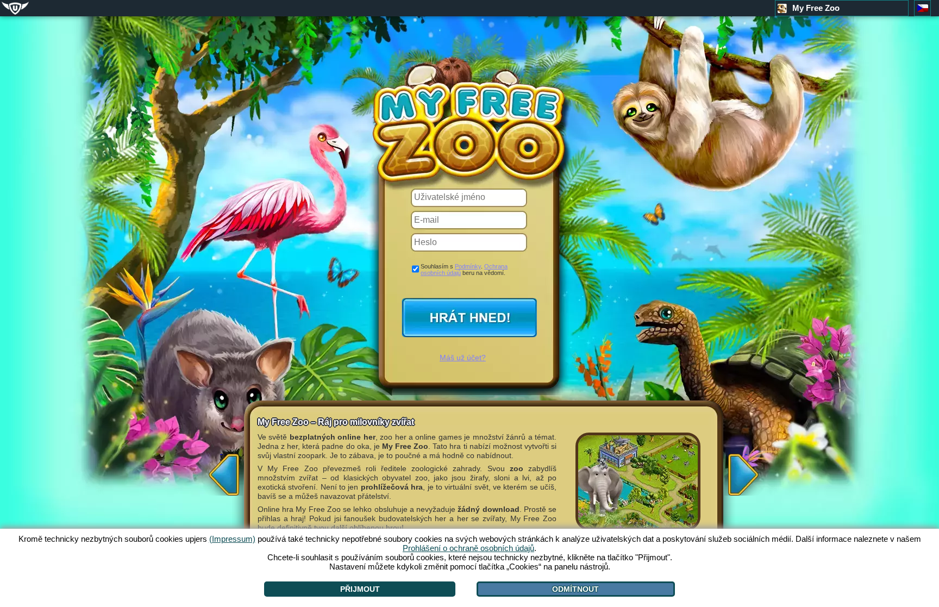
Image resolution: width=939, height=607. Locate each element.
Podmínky (468, 266)
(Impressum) (232, 538)
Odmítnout (575, 589)
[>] (746, 471)
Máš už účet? (463, 357)
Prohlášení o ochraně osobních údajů (468, 548)
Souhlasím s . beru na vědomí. (464, 269)
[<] (221, 471)
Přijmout (360, 589)
